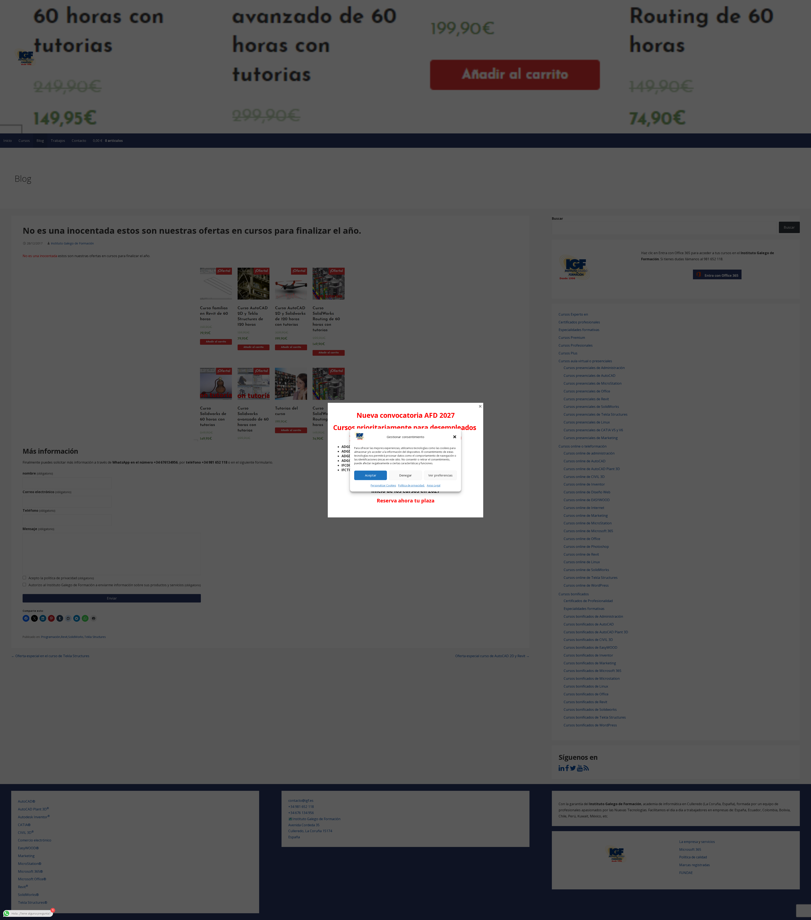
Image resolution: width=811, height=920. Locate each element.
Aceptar (370, 475)
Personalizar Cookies (383, 485)
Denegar (405, 475)
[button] (455, 437)
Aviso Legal (433, 485)
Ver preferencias (440, 475)
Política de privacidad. (411, 485)
